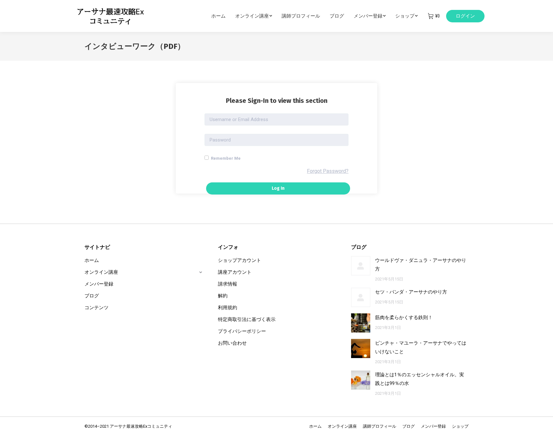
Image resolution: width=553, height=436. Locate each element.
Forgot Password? (328, 171)
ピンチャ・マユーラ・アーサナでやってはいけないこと (420, 347)
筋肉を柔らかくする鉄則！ (404, 317)
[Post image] (360, 265)
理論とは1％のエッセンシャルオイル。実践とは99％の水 (419, 379)
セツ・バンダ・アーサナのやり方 (411, 292)
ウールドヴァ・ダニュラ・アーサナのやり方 (420, 264)
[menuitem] (223, 16)
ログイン (465, 16)
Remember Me (225, 158)
